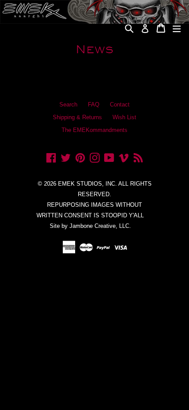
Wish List (124, 117)
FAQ (93, 104)
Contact (120, 104)
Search (68, 104)
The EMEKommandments (94, 130)
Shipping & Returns (77, 117)
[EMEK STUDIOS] (61, 25)
